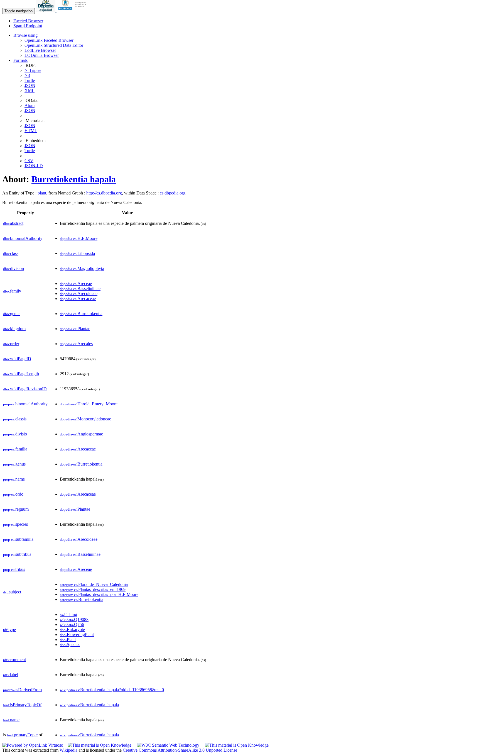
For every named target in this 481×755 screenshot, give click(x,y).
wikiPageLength (21, 373)
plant (42, 193)
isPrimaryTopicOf (22, 704)
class (10, 253)
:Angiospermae (81, 434)
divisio (15, 434)
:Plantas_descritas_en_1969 (93, 589)
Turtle (29, 80)
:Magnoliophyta (82, 268)
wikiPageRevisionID (25, 388)
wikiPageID (17, 358)
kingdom (14, 328)
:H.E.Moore (78, 238)
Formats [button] (20, 60)
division (13, 268)
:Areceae (76, 283)
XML (29, 90)
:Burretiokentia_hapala (89, 704)
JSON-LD (33, 165)
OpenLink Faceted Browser (48, 40)
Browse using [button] (25, 35)
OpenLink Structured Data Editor (53, 45)
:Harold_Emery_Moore (88, 403)
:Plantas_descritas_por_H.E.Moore (99, 594)
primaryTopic (22, 734)
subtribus (17, 554)
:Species (70, 644)
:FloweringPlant (77, 634)
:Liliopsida (77, 253)
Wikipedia (68, 750)
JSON (29, 85)
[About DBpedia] (46, 10)
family (12, 291)
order (11, 343)
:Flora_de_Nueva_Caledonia (94, 584)
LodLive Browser (40, 50)
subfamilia (18, 539)
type (9, 629)
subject (12, 592)
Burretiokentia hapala (73, 179)
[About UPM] (73, 10)
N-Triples (32, 70)
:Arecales (76, 343)
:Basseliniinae (80, 288)
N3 (27, 75)
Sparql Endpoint (27, 25)
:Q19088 (74, 619)
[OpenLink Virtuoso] (32, 745)
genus (11, 313)
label (10, 674)
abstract (13, 223)
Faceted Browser (28, 20)
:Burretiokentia (81, 313)
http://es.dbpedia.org (104, 193)
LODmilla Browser (41, 55)
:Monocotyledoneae (85, 419)
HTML (30, 130)
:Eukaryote (72, 629)
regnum (16, 509)
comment (14, 659)
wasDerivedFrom (22, 689)
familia (15, 449)
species (15, 524)
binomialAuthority (22, 238)
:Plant (68, 639)
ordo (13, 494)
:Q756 (72, 624)
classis (14, 419)
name (14, 479)
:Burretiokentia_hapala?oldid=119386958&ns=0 (112, 689)
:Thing (68, 614)
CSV (28, 160)
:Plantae (75, 328)
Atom (29, 105)
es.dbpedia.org (172, 193)
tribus (14, 569)
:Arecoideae (78, 293)
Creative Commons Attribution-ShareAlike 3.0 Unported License (180, 750)
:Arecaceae (78, 298)
